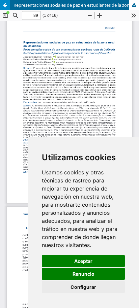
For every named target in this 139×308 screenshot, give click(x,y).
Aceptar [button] (83, 261)
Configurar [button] (83, 287)
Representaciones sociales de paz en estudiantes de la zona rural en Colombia (76, 5)
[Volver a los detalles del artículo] (5, 5)
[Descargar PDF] (134, 5)
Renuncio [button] (83, 274)
